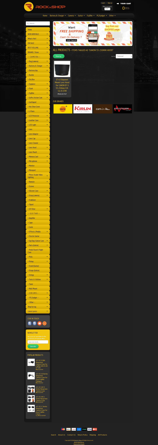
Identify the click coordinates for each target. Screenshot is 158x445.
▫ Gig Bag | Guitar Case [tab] (36, 240)
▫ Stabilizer (32, 200)
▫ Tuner (30, 284)
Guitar (80, 15)
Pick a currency (107, 6)
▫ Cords (30, 227)
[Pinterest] (30, 323)
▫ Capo (30, 222)
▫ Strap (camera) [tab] (33, 195)
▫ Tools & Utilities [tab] (34, 279)
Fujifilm (90, 15)
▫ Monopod (31, 170)
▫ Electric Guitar (33, 236)
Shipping (93, 435)
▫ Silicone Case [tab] (33, 190)
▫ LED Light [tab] (32, 124)
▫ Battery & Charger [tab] (35, 65)
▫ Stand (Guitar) (33, 266)
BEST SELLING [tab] (33, 47)
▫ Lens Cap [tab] (31, 138)
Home (45, 15)
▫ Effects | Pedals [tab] (34, 231)
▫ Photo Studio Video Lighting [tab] (35, 175)
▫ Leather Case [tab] (33, 120)
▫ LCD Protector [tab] (33, 115)
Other (111, 15)
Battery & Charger (57, 15)
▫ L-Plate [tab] (31, 111)
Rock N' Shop (78, 440)
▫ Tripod (30, 204)
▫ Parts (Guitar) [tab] (33, 245)
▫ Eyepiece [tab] (31, 84)
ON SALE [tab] (31, 43)
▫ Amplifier (31, 218)
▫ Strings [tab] (31, 274)
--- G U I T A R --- (34, 213)
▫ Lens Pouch (32, 152)
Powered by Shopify (79, 444)
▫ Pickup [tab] (31, 261)
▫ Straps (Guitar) (33, 270)
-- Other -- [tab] (31, 302)
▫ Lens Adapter (33, 134)
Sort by (113, 56)
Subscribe (33, 346)
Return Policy (82, 435)
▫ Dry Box (31, 79)
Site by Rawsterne (79, 442)
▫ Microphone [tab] (32, 161)
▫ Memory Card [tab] (33, 156)
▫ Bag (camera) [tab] (33, 61)
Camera (71, 15)
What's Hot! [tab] (32, 38)
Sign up (110, 3)
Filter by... (59, 56)
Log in (103, 3)
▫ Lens (30, 129)
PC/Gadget (101, 15)
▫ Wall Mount (32, 288)
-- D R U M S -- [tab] (33, 293)
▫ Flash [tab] (30, 88)
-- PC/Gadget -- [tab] (33, 297)
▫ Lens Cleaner (33, 143)
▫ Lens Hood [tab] (32, 147)
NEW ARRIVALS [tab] (33, 34)
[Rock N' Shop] (45, 10)
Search (53, 435)
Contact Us (71, 435)
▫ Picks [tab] (30, 256)
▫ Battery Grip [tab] (33, 70)
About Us (61, 435)
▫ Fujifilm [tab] (31, 93)
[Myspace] (34, 323)
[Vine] (44, 323)
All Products (102, 435)
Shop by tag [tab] (32, 306)
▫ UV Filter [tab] (31, 209)
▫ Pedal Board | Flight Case (35, 250)
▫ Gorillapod (32, 102)
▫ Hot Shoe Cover (34, 106)
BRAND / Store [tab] (33, 52)
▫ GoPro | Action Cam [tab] (35, 97)
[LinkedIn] (39, 323)
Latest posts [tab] (32, 311)
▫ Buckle (31, 75)
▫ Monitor (31, 165)
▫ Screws (31, 186)
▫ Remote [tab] (31, 181)
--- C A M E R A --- (34, 56)
